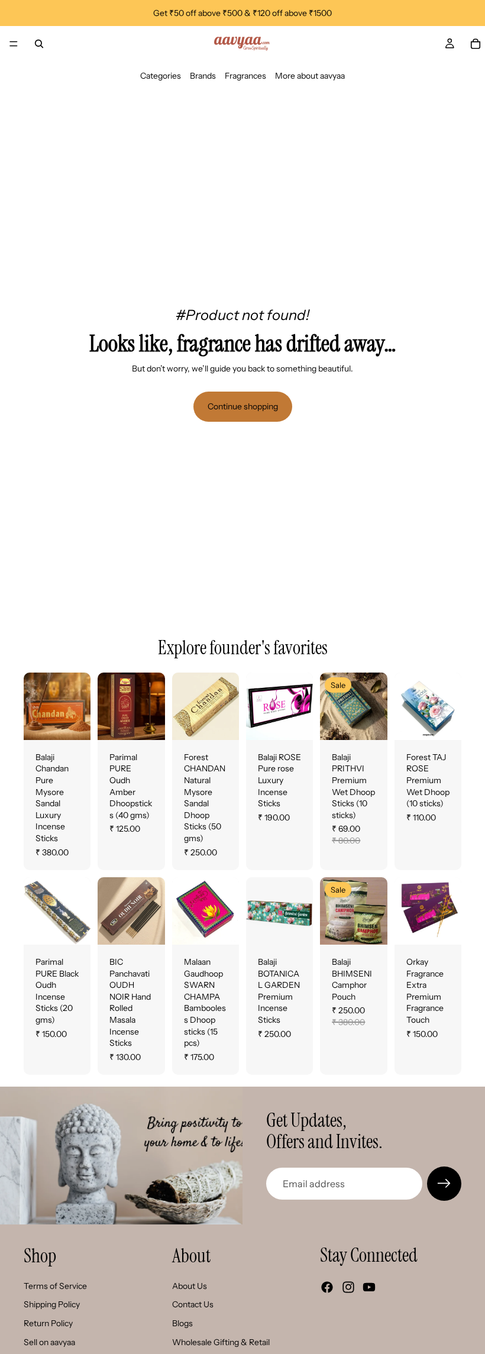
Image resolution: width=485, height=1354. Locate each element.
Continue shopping (243, 406)
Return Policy (48, 1323)
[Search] (39, 44)
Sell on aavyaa (49, 1341)
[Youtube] (369, 1287)
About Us (189, 1286)
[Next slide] (77, 706)
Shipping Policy (52, 1304)
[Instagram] (348, 1287)
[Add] (146, 721)
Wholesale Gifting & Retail (221, 1341)
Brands (203, 75)
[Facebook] (327, 1287)
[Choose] (72, 721)
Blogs (182, 1323)
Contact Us (193, 1304)
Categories (160, 75)
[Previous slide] (37, 706)
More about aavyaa (310, 75)
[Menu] (13, 43)
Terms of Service (55, 1286)
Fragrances (245, 75)
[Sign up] (444, 1183)
